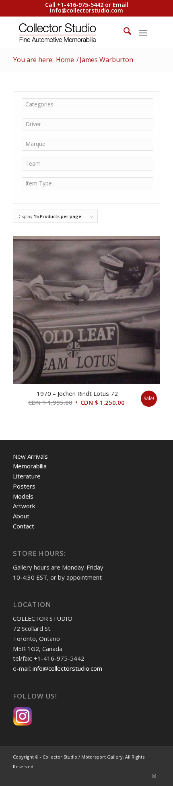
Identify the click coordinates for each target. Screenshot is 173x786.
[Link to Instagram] (154, 776)
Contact (23, 526)
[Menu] (143, 32)
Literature (27, 476)
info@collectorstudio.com (86, 10)
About (21, 516)
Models (23, 496)
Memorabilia (30, 466)
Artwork (24, 506)
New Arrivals (30, 456)
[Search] (123, 32)
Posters (24, 486)
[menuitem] (123, 32)
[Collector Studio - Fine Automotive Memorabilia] (71, 32)
